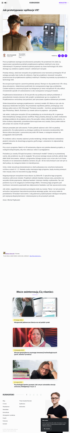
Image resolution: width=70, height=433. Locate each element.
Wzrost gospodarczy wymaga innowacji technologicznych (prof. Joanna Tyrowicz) (35, 354)
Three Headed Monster (25, 401)
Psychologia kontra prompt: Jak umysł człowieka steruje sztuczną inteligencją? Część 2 (34, 386)
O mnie (4, 404)
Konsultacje (6, 412)
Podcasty (5, 421)
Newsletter (5, 409)
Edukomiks (22, 406)
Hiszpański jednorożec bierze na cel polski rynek (32, 322)
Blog (4, 401)
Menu (2, 3)
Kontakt (5, 424)
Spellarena (22, 404)
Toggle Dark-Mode (5, 2)
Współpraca (6, 406)
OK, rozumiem (47, 428)
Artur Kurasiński (11, 55)
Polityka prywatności (46, 425)
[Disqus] (35, 268)
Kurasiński (34, 3)
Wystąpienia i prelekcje (9, 415)
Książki (4, 418)
